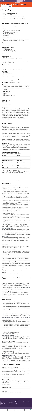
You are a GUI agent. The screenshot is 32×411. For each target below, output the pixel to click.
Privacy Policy (2, 402)
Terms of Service (11, 402)
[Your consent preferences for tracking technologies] (30, 409)
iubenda (2, 392)
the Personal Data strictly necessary (13, 392)
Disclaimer (10, 401)
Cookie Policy (10, 400)
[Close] (31, 3)
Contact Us (10, 403)
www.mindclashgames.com (27, 401)
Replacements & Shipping (3, 400)
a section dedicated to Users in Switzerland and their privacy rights (14, 16)
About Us (10, 404)
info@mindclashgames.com (27, 400)
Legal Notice (1, 401)
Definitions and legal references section (20, 283)
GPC (17, 353)
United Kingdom (14, 4)
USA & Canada (22, 4)
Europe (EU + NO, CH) (4, 4)
